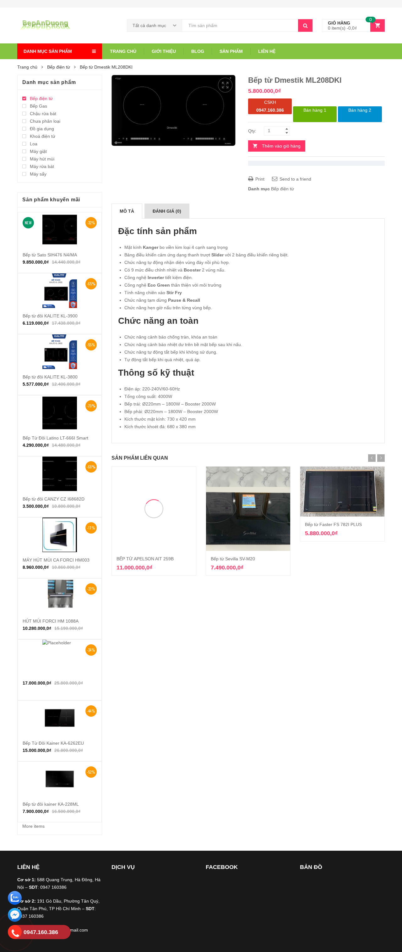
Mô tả (127, 211)
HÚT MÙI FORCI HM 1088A (51, 621)
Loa (33, 143)
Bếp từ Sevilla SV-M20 (233, 558)
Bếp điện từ (58, 67)
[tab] (126, 211)
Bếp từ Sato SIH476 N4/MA (50, 254)
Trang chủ (123, 51)
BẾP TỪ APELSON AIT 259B (145, 558)
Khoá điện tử (42, 136)
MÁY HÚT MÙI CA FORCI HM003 (56, 560)
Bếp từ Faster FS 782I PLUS (333, 524)
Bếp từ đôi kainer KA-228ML (51, 804)
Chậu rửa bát (43, 113)
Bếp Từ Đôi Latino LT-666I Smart (55, 437)
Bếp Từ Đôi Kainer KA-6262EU (53, 743)
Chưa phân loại (45, 121)
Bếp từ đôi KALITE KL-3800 (50, 376)
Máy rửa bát (42, 166)
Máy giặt (38, 151)
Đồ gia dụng (42, 128)
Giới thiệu (164, 51)
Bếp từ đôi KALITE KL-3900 (50, 315)
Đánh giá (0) (167, 211)
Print (259, 179)
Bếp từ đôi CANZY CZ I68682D (53, 498)
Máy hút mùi (42, 158)
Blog (197, 51)
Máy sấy (38, 173)
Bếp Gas (38, 106)
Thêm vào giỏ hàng (281, 145)
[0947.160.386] (15, 933)
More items (33, 826)
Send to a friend (294, 179)
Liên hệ (266, 51)
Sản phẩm (231, 51)
